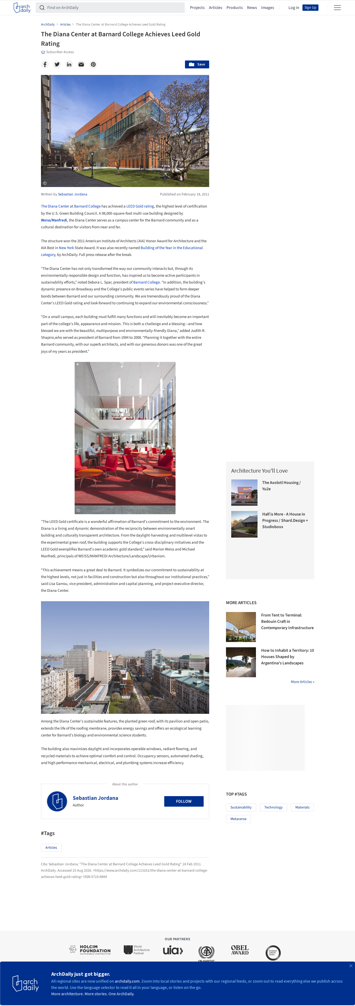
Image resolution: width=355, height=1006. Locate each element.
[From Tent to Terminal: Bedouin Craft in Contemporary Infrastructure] (241, 627)
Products (235, 8)
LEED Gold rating (140, 206)
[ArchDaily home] (22, 7)
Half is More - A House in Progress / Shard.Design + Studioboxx (285, 520)
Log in (294, 8)
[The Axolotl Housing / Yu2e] (244, 492)
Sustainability (241, 807)
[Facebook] (45, 64)
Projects (197, 8)
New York (66, 248)
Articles (215, 8)
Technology (273, 807)
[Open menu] (337, 7)
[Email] (81, 64)
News (252, 8)
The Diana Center (55, 206)
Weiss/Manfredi (54, 220)
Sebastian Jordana (95, 798)
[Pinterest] (93, 64)
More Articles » (302, 682)
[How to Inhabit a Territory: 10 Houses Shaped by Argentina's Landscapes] (241, 662)
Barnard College (87, 206)
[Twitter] (57, 64)
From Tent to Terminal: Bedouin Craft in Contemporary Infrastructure (287, 621)
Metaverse (238, 819)
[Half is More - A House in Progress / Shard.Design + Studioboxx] (244, 524)
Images (267, 8)
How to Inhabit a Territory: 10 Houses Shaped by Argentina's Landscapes (287, 657)
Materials (302, 807)
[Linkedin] (69, 64)
